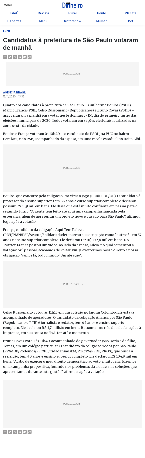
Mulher (101, 21)
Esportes (14, 21)
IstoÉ (14, 13)
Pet (130, 21)
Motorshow (72, 21)
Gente (101, 13)
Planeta (130, 13)
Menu (43, 21)
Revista (43, 13)
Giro (6, 31)
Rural (72, 13)
